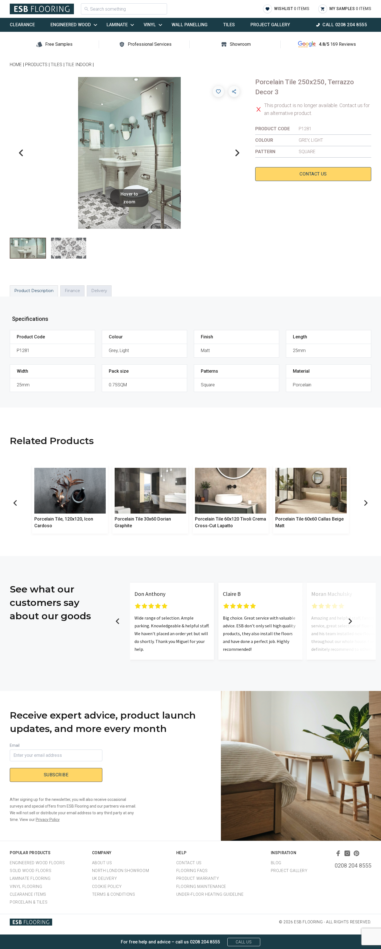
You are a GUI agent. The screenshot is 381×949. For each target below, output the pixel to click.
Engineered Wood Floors (37, 863)
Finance (72, 290)
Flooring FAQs (192, 870)
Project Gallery (270, 24)
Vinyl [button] (150, 24)
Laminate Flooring (30, 878)
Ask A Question (346, 934)
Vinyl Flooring (26, 886)
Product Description (34, 290)
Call (344, 24)
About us (102, 863)
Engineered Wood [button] (70, 24)
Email (15, 745)
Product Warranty (197, 878)
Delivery (99, 290)
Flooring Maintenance (201, 886)
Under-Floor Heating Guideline (209, 894)
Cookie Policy (107, 886)
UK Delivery (104, 878)
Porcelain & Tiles (28, 902)
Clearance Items (28, 894)
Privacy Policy (48, 819)
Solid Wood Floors (30, 870)
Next (237, 153)
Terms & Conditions (113, 894)
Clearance (22, 24)
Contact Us (313, 174)
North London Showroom (120, 870)
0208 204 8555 (353, 865)
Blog (276, 863)
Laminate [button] (117, 24)
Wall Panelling (190, 24)
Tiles (229, 24)
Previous (21, 153)
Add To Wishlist (218, 91)
